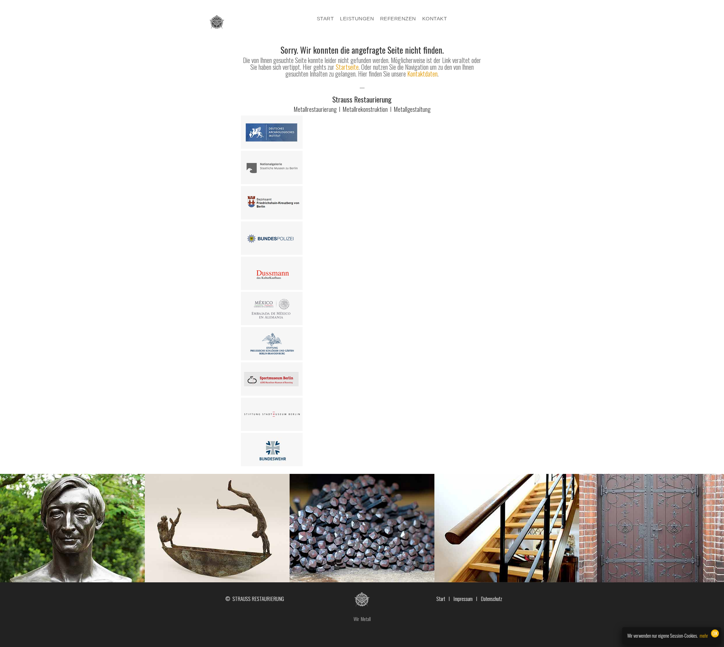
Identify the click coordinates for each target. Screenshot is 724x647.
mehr (704, 635)
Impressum (463, 598)
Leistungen (357, 19)
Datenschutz (491, 598)
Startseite (347, 67)
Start (325, 19)
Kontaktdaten (422, 74)
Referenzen (398, 19)
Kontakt (434, 19)
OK (714, 633)
